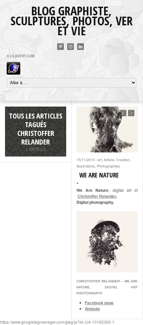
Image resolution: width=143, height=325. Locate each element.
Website (92, 309)
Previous (123, 113)
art (99, 159)
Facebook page (99, 303)
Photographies (108, 165)
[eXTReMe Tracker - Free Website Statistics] (13, 72)
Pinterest (60, 46)
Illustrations (85, 165)
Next (131, 113)
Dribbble (70, 46)
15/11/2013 (85, 159)
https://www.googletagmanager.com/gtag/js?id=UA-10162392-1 (57, 322)
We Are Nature (99, 175)
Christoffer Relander (96, 196)
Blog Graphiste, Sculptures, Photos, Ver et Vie (72, 21)
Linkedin (80, 46)
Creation (123, 159)
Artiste (109, 159)
